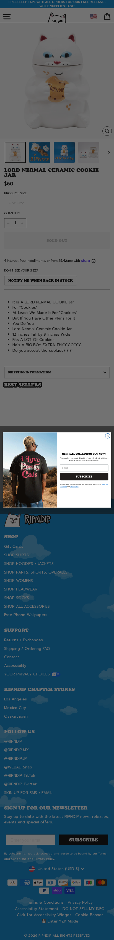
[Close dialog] (107, 435)
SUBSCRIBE (84, 476)
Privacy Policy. (74, 486)
